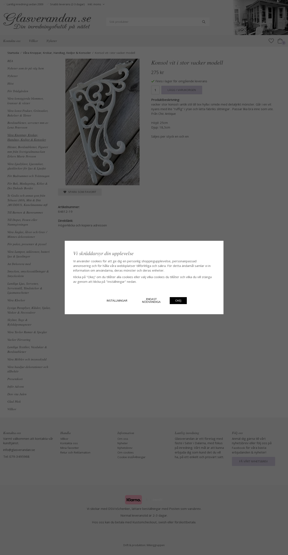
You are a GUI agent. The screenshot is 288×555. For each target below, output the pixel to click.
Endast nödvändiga (151, 300)
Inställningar (117, 300)
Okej (178, 300)
